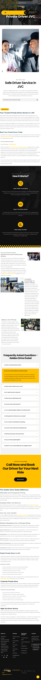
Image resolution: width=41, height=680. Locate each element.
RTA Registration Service (16, 656)
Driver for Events (24, 648)
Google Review (35, 649)
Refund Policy (29, 670)
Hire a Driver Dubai (15, 645)
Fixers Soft (9, 674)
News (25, 670)
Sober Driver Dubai (15, 649)
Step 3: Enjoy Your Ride (20, 229)
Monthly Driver (24, 652)
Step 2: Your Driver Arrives (21, 209)
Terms (34, 670)
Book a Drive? (20, 479)
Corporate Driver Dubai (24, 638)
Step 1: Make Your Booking (20, 188)
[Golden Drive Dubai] (20, 6)
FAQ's (22, 670)
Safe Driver (15, 653)
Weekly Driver (24, 646)
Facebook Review (36, 647)
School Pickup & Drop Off (25, 642)
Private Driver (24, 650)
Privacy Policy (24, 672)
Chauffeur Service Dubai (16, 637)
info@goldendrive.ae (21, 2)
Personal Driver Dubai (16, 641)
